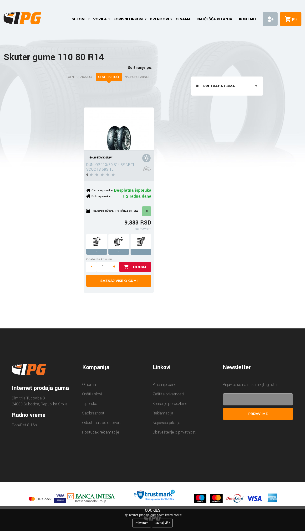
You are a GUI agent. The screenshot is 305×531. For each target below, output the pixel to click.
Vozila (100, 19)
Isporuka (89, 403)
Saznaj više (162, 523)
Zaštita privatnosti (168, 394)
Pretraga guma (219, 86)
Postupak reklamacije (100, 432)
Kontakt (248, 19)
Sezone (79, 19)
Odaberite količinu (99, 259)
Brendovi (159, 19)
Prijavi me (258, 414)
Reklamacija (162, 413)
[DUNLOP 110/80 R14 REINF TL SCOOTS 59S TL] (119, 128)
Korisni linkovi (128, 19)
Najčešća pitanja (214, 19)
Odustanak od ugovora (102, 422)
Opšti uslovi (92, 394)
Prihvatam (141, 523)
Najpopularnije (137, 77)
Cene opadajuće (80, 77)
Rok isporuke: (101, 196)
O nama (183, 19)
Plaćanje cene (164, 384)
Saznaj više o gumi (118, 281)
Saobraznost (93, 413)
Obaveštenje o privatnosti (174, 432)
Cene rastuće (109, 77)
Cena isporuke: (102, 190)
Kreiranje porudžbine (169, 403)
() (293, 19)
